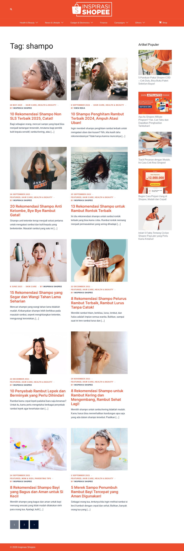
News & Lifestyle (52, 22)
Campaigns (119, 22)
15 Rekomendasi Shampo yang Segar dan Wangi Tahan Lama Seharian (36, 296)
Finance (103, 22)
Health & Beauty (27, 22)
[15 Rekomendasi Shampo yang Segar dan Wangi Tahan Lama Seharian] (38, 260)
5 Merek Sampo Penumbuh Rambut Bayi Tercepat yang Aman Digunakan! (94, 491)
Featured (15, 197)
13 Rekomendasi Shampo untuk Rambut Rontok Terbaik (98, 208)
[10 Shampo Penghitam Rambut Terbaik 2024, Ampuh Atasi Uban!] (99, 79)
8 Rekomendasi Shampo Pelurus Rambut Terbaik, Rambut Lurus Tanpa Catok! (98, 302)
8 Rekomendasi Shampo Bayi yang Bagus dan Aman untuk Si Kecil (36, 491)
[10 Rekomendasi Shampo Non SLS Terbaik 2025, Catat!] (38, 79)
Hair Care (31, 105)
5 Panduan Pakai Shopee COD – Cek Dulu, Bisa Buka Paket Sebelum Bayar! (154, 80)
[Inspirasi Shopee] (92, 9)
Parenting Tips (43, 478)
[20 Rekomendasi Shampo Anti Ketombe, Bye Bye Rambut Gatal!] (38, 168)
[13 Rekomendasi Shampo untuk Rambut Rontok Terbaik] (99, 168)
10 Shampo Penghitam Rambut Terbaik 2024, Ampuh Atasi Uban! (97, 118)
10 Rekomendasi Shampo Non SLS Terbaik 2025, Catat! (35, 116)
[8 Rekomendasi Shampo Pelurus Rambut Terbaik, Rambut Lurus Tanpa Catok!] (99, 260)
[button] (11, 9)
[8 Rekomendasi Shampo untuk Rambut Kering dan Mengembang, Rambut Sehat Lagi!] (99, 352)
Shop (164, 22)
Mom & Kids (28, 478)
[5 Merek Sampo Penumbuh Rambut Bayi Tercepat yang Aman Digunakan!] (99, 449)
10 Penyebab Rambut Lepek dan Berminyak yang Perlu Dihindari (38, 393)
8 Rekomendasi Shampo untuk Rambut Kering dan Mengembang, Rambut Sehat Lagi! (97, 397)
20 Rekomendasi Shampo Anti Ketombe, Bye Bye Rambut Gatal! (36, 210)
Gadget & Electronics (80, 22)
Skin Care (31, 287)
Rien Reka (79, 108)
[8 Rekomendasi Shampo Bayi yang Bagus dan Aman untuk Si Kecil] (38, 449)
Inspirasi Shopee (22, 108)
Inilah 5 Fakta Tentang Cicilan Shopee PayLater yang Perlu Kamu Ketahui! (153, 236)
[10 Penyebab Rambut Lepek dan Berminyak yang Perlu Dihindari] (38, 352)
